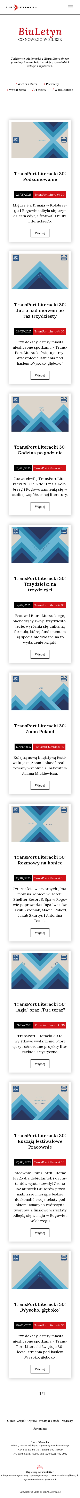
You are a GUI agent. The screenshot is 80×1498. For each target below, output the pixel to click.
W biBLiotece (64, 90)
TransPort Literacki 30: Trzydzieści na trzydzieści (40, 584)
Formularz (40, 1428)
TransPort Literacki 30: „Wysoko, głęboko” (40, 1307)
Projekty (40, 90)
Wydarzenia (17, 90)
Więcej (40, 233)
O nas (11, 1421)
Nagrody (67, 1421)
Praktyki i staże (49, 1421)
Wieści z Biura (28, 84)
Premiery (52, 84)
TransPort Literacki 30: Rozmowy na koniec (40, 860)
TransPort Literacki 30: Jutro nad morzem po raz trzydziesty (40, 310)
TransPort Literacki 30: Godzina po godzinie (40, 450)
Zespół (21, 1421)
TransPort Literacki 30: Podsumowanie (40, 176)
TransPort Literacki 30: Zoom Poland (40, 728)
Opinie (32, 1421)
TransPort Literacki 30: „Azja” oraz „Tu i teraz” (40, 1007)
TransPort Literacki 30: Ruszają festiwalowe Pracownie (40, 1141)
